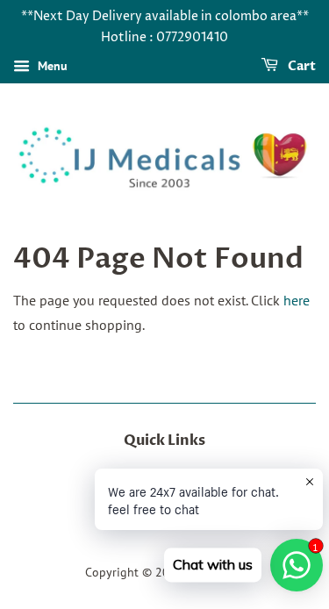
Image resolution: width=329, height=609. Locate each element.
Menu (51, 66)
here (296, 300)
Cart (300, 66)
